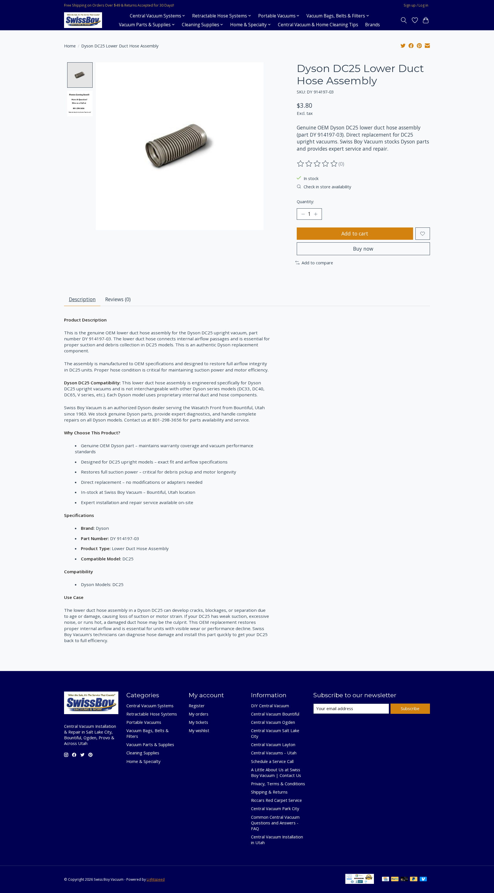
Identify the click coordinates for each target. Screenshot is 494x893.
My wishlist (199, 730)
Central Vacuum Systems (150, 705)
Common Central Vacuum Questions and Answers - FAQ (275, 822)
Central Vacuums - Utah (273, 753)
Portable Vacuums (143, 722)
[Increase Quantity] (316, 214)
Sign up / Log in (416, 5)
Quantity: (305, 201)
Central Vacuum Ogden (273, 722)
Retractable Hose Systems (151, 714)
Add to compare (317, 262)
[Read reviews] (317, 163)
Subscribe (410, 708)
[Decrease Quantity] (303, 214)
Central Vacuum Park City (275, 808)
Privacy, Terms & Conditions (278, 783)
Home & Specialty (143, 761)
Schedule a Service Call (272, 761)
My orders (198, 714)
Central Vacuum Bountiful (275, 714)
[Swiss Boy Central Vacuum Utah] (83, 20)
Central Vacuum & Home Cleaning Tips (318, 25)
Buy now (363, 248)
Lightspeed (156, 879)
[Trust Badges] (359, 881)
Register (197, 705)
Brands (372, 25)
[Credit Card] (385, 879)
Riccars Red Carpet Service (276, 800)
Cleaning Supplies (142, 753)
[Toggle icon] (404, 20)
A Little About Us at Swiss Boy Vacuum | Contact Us (276, 772)
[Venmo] (423, 879)
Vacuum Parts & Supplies (150, 744)
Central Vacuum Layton (273, 744)
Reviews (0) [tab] (118, 299)
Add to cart (354, 233)
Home (70, 46)
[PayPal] (395, 879)
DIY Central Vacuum (270, 705)
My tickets (198, 722)
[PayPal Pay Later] (413, 879)
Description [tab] (82, 299)
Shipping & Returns (269, 792)
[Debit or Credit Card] (404, 879)
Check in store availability (327, 186)
